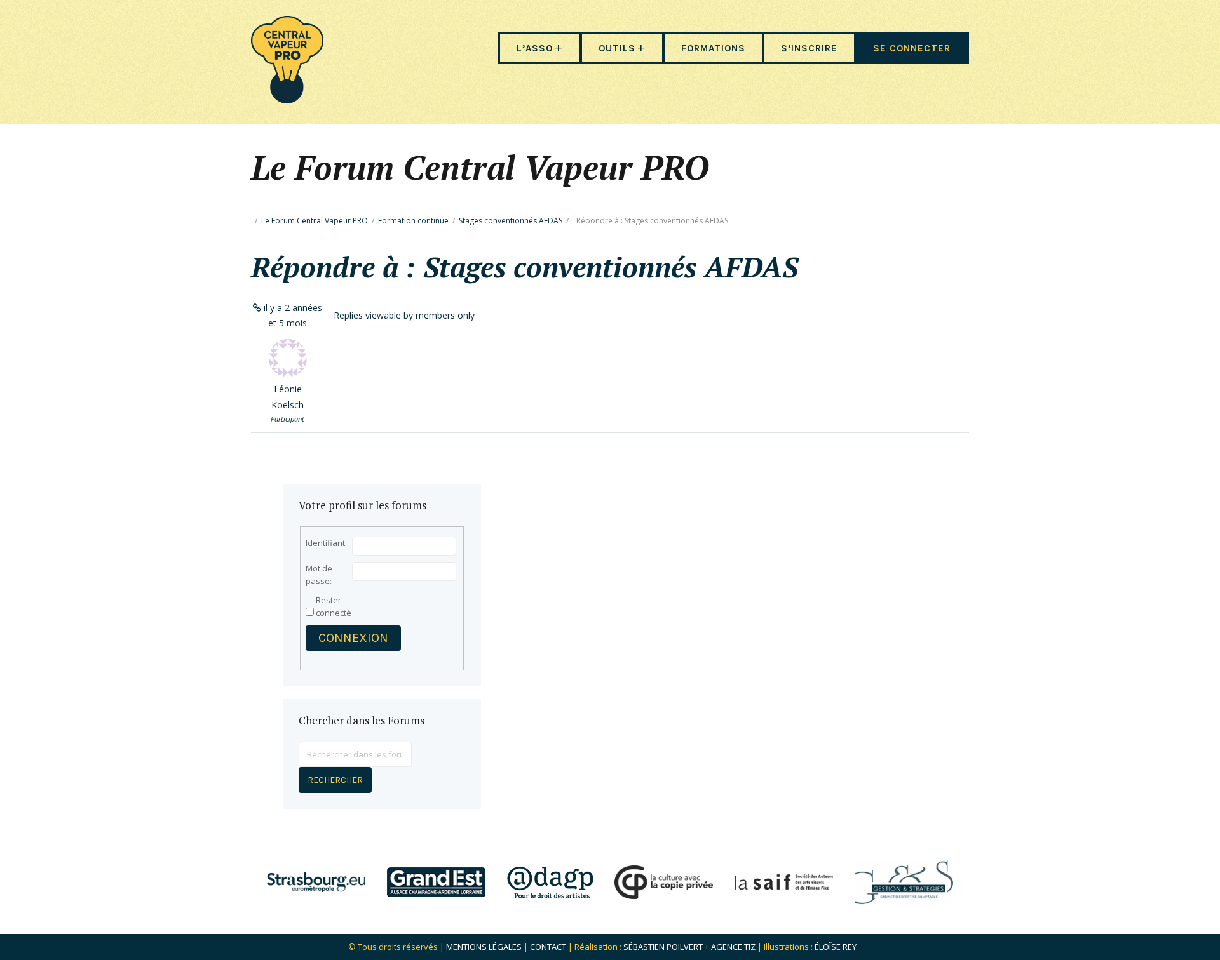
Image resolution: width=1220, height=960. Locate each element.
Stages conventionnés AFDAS (510, 220)
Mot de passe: (319, 575)
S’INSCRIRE (809, 48)
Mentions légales (484, 946)
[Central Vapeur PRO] (287, 99)
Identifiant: (326, 543)
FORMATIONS (713, 48)
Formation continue (413, 220)
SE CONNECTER (912, 48)
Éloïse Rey (836, 946)
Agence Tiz (733, 946)
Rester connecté (333, 606)
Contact (548, 946)
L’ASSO (535, 48)
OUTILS (617, 48)
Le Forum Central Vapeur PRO (314, 220)
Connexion (353, 637)
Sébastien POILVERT (663, 946)
